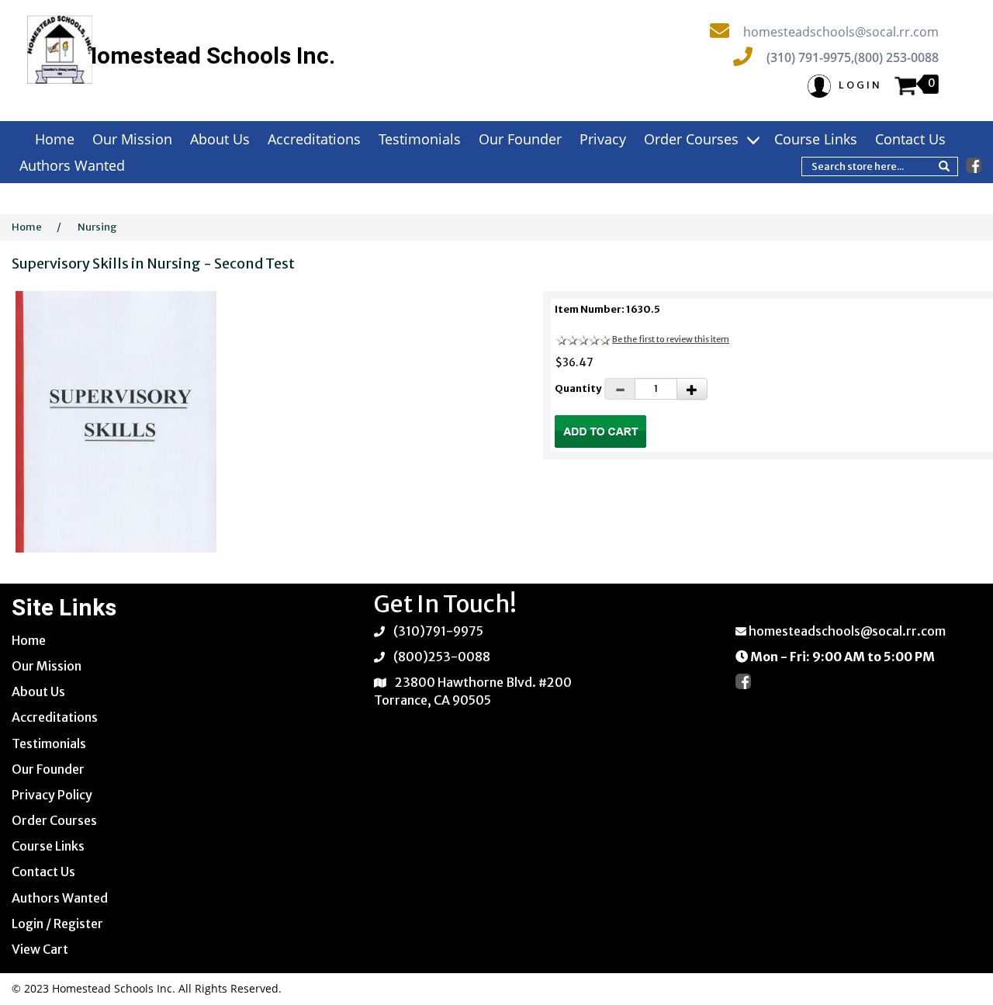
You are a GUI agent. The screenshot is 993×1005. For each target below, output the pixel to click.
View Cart (40, 949)
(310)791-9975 (438, 631)
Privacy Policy (52, 794)
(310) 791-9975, (810, 57)
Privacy (603, 139)
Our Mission (132, 139)
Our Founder (520, 139)
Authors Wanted (72, 165)
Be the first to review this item (670, 339)
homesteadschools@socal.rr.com (841, 31)
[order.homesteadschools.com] (59, 50)
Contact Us (910, 139)
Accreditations (314, 139)
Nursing (97, 227)
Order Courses (693, 139)
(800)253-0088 (441, 656)
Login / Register (57, 923)
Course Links (815, 139)
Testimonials (420, 139)
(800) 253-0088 (896, 57)
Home (54, 139)
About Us (220, 139)
